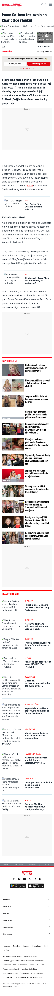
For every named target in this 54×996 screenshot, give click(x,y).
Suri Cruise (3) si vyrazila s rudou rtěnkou (33, 207)
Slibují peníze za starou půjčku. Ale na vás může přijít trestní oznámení (36, 414)
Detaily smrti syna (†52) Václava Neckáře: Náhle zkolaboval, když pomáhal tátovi (37, 521)
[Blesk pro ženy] (12, 6)
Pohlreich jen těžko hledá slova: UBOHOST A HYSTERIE (38, 664)
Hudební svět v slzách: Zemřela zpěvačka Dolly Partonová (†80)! (36, 367)
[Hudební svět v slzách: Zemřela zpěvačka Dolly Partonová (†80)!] (13, 370)
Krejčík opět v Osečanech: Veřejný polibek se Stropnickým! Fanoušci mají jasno (37, 506)
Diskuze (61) (7, 51)
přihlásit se (44, 4)
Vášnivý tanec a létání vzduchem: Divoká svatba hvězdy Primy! (36, 488)
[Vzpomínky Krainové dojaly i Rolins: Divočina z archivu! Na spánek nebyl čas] (13, 460)
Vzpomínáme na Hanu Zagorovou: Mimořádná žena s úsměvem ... (37, 711)
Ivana (30, 185)
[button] (50, 4)
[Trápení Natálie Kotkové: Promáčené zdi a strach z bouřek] (13, 401)
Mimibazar (30, 729)
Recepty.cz (30, 677)
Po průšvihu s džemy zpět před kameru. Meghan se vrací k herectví (37, 535)
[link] (13, 879)
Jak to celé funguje (27, 68)
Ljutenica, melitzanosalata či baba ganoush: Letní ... (37, 683)
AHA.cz (28, 658)
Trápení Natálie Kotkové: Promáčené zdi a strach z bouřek (36, 398)
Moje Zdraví (30, 778)
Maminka (6, 865)
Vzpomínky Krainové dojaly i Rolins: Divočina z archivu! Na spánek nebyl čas (37, 459)
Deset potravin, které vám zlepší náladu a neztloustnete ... (38, 785)
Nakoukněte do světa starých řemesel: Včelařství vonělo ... (36, 760)
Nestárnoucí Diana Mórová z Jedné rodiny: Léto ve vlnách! (37, 383)
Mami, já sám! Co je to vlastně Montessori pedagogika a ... (36, 735)
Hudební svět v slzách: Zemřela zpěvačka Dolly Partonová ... (37, 607)
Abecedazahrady (33, 754)
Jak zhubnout (19, 865)
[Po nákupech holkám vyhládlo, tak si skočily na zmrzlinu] (27, 41)
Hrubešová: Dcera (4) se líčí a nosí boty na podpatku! (37, 280)
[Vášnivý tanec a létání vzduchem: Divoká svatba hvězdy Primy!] (13, 491)
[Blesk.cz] (27, 873)
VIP (26, 200)
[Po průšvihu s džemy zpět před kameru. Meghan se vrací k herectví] (13, 538)
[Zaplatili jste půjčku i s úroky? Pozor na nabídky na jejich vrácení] (13, 475)
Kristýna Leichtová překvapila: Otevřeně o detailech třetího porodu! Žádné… (36, 444)
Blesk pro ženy (32, 704)
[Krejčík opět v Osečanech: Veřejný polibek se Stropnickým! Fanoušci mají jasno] (13, 506)
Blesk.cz (29, 601)
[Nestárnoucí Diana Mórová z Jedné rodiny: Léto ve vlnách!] (13, 385)
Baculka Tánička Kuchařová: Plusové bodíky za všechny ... (35, 807)
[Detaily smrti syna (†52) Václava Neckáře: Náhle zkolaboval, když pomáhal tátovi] (13, 522)
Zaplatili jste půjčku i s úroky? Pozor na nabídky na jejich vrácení (36, 473)
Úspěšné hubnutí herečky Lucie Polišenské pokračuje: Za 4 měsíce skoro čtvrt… (37, 428)
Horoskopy (32, 865)
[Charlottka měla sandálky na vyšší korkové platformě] (9, 41)
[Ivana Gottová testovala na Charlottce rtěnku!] (27, 29)
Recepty (46, 865)
